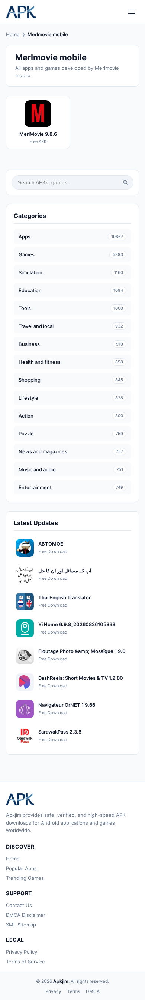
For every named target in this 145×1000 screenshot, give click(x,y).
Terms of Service (25, 962)
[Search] (125, 182)
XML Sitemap (21, 925)
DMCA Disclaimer (25, 915)
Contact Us (19, 905)
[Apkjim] (21, 12)
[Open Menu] (131, 11)
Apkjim (60, 981)
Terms (73, 991)
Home (13, 34)
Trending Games (25, 878)
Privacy (53, 991)
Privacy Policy (21, 952)
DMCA (93, 991)
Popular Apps (21, 868)
